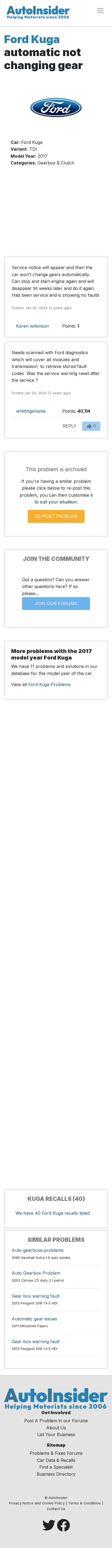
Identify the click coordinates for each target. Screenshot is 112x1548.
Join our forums (56, 603)
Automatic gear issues (34, 1318)
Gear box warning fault (36, 1296)
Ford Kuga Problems (49, 684)
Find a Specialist (56, 1467)
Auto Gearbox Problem (36, 1273)
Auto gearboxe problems (38, 1250)
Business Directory (56, 1474)
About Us (56, 1427)
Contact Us (56, 1509)
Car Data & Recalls (56, 1460)
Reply (69, 426)
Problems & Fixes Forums (56, 1453)
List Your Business (56, 1434)
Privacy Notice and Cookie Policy (37, 1503)
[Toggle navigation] (100, 10)
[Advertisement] (56, 214)
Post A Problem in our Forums (56, 1420)
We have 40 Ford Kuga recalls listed (52, 1213)
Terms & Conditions (84, 1503)
